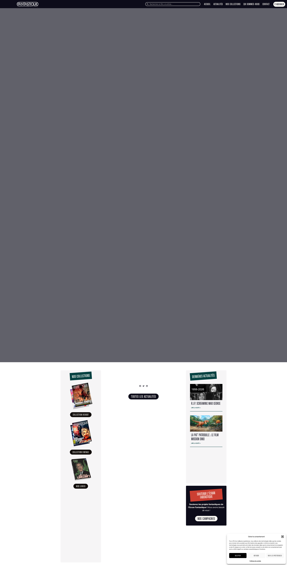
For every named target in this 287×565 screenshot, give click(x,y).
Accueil (207, 4)
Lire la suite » (196, 408)
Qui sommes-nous (252, 4)
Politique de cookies (255, 561)
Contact (266, 4)
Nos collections (233, 4)
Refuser (256, 556)
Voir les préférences (275, 556)
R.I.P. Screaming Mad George (205, 403)
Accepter (238, 556)
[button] (282, 537)
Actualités (218, 4)
